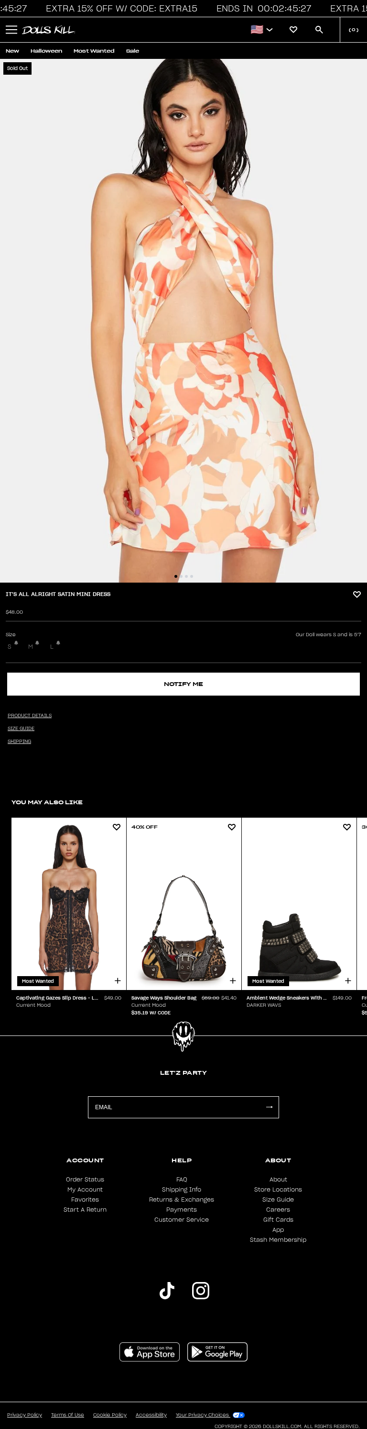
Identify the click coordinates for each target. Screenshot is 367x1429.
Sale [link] (132, 51)
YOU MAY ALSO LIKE (47, 802)
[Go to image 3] (186, 576)
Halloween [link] (46, 51)
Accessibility (151, 1415)
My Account (85, 1190)
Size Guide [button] (21, 728)
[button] (120, 8)
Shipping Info (181, 1190)
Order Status (85, 1179)
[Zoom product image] (183, 321)
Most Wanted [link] (94, 51)
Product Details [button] (30, 715)
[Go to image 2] (181, 576)
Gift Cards (278, 1220)
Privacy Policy (24, 1415)
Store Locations (278, 1190)
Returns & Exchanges (181, 1200)
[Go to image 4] (191, 576)
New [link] (12, 51)
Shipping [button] (19, 741)
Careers (278, 1210)
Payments (181, 1210)
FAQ (181, 1179)
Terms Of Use (67, 1415)
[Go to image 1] (175, 576)
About (278, 1179)
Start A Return (85, 1210)
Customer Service (181, 1220)
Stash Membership (278, 1240)
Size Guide (278, 1200)
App (278, 1230)
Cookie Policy (110, 1415)
